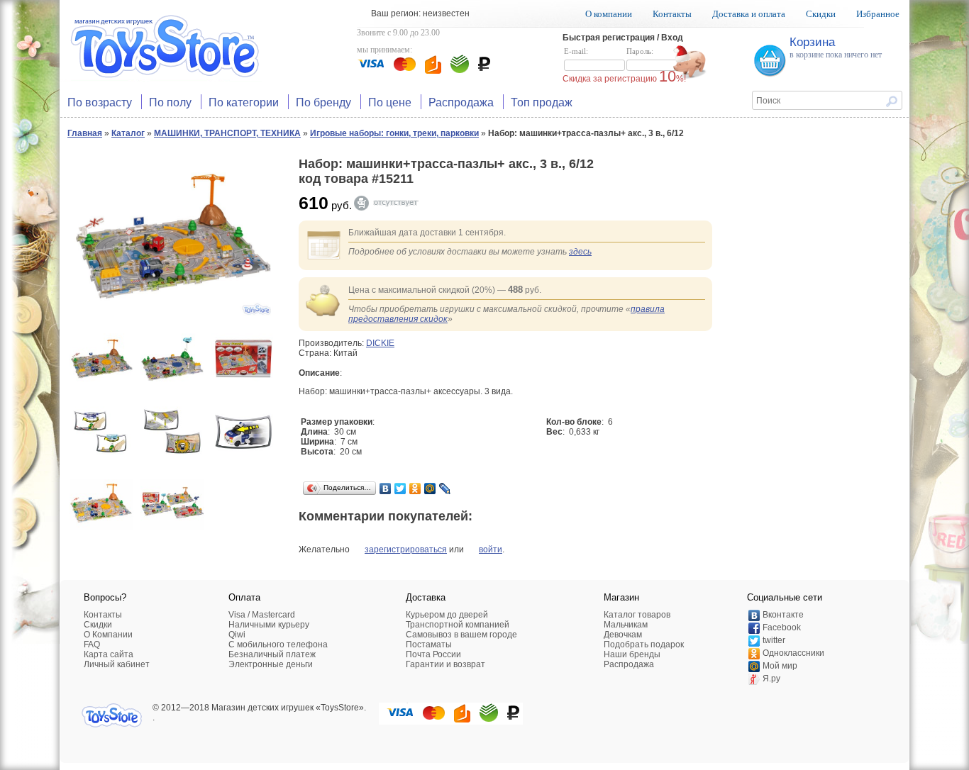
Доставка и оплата (748, 14)
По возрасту (99, 101)
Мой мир (780, 666)
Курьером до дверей (447, 615)
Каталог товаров (637, 615)
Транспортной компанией (457, 625)
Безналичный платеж (272, 654)
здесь (580, 252)
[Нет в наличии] (393, 203)
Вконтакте (783, 615)
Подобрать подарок (644, 644)
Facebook (782, 627)
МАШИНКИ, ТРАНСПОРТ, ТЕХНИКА (227, 133)
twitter (774, 640)
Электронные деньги (270, 664)
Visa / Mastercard (261, 615)
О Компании (108, 635)
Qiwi (236, 635)
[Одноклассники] (415, 488)
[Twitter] (400, 488)
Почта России (433, 654)
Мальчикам (626, 625)
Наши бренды (632, 654)
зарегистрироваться (406, 549)
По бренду (323, 101)
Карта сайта (108, 654)
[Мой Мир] (430, 488)
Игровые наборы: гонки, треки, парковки (394, 133)
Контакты (672, 14)
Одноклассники (793, 653)
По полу (170, 101)
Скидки (821, 14)
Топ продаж (541, 101)
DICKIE (380, 343)
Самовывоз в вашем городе (461, 635)
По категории (244, 101)
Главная (84, 133)
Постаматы (429, 644)
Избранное (877, 14)
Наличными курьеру (268, 625)
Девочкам (623, 635)
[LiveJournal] (445, 488)
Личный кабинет (117, 664)
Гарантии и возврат (445, 664)
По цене (389, 101)
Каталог (128, 133)
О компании (608, 14)
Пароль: (639, 51)
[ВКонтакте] (385, 488)
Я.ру (771, 678)
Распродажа (461, 101)
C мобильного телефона (278, 644)
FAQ (92, 644)
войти (490, 549)
